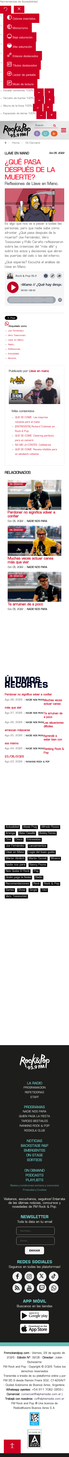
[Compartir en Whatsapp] (7, 324)
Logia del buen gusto (41, 852)
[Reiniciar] (5, 10)
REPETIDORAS (34, 1092)
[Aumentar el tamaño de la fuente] (49, 100)
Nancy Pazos (38, 864)
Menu (63, 130)
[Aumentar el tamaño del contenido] (49, 92)
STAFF (34, 1097)
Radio (11, 345)
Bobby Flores (47, 833)
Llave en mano (17, 153)
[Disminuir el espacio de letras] (41, 115)
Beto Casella (27, 833)
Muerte (12, 358)
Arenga (10, 833)
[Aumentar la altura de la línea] (48, 107)
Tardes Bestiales (34, 1121)
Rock (36, 883)
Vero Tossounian (16, 335)
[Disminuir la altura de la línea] (38, 107)
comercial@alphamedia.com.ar (41, 1394)
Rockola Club (34, 1130)
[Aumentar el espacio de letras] (51, 115)
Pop (36, 871)
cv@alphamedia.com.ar (49, 1399)
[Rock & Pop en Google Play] (34, 1315)
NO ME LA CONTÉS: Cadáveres (33, 445)
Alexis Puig (30, 827)
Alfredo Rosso (50, 827)
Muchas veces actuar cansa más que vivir (30, 560)
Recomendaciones (17, 883)
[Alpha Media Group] (34, 1439)
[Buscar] (54, 124)
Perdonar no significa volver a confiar (31, 514)
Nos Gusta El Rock (18, 871)
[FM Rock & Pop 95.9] (15, 130)
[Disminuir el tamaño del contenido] (39, 92)
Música (55, 858)
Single (33, 890)
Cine (8, 839)
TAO (44, 890)
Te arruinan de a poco (25, 604)
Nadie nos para (37, 521)
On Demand (16, 484)
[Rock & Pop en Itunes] (34, 1328)
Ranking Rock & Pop (37, 762)
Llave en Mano (15, 340)
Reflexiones (14, 349)
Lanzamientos (37, 846)
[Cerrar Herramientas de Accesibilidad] (19, 9)
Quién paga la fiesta (18, 877)
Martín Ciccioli (38, 858)
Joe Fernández (16, 331)
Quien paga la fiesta (34, 1116)
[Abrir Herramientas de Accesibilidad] (12, 1446)
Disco (19, 839)
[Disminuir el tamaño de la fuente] (39, 100)
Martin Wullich (15, 858)
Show (21, 890)
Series (10, 890)
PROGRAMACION (35, 1087)
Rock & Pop (51, 883)
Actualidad (13, 354)
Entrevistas (34, 839)
